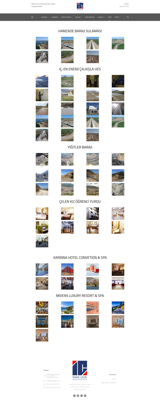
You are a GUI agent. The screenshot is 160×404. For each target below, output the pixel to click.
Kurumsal (44, 17)
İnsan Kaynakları (89, 17)
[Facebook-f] (74, 395)
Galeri (109, 17)
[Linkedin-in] (81, 395)
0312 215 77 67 (124, 6)
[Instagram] (85, 395)
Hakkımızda (55, 17)
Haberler (100, 17)
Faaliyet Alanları (66, 17)
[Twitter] (78, 395)
